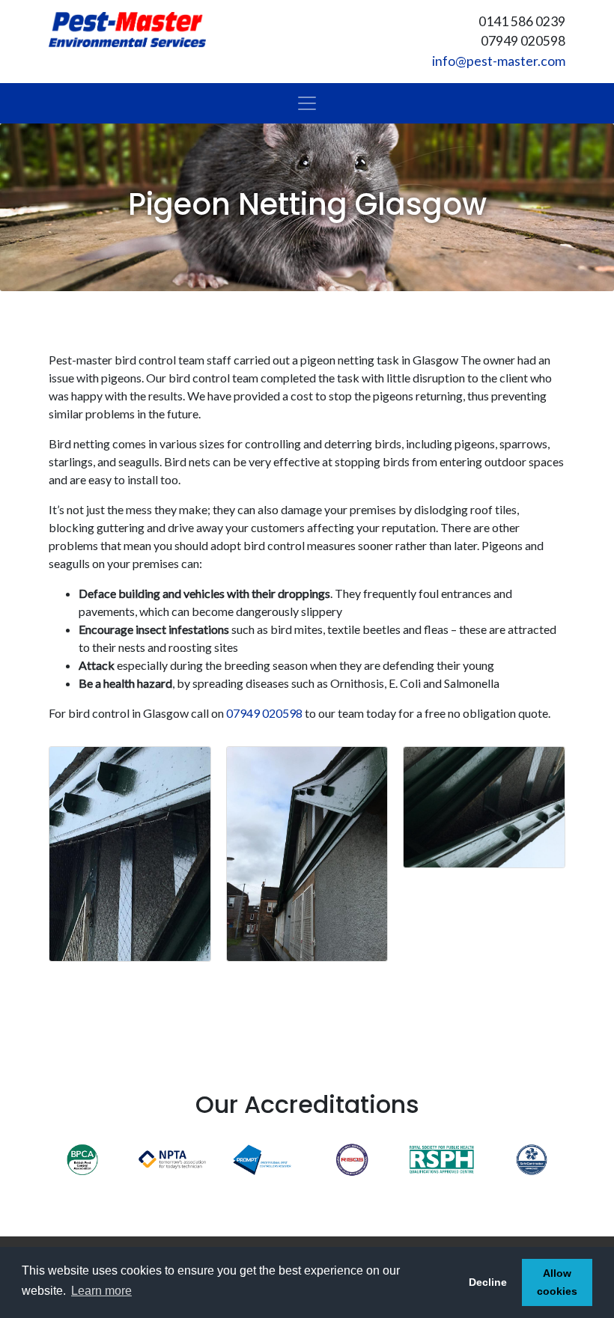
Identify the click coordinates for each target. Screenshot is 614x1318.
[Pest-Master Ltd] (127, 29)
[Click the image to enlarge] (129, 852)
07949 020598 (264, 713)
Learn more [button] (101, 1290)
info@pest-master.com (498, 61)
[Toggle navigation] (307, 103)
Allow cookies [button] (557, 1282)
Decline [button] (488, 1282)
